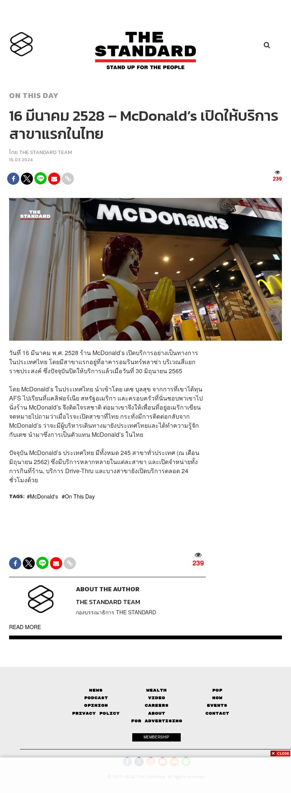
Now (217, 698)
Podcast (96, 698)
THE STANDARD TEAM (45, 152)
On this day (34, 95)
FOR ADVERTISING (156, 721)
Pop (217, 690)
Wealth (156, 690)
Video (156, 698)
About (156, 713)
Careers (157, 705)
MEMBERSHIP (156, 737)
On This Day (80, 496)
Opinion (96, 705)
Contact (217, 713)
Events (217, 705)
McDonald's (44, 496)
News (96, 690)
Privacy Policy (96, 713)
